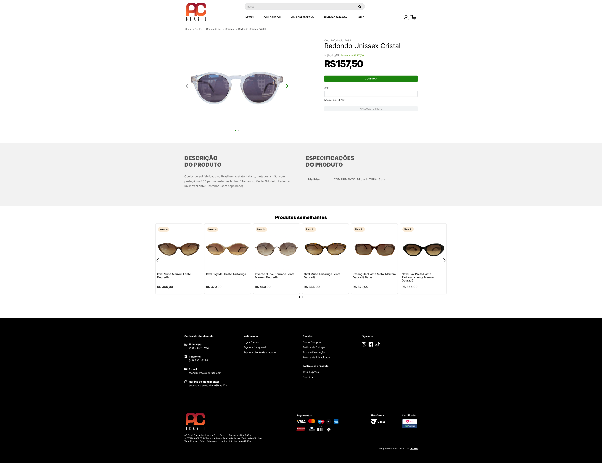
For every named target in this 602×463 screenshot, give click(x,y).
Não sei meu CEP (333, 100)
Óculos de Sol (272, 17)
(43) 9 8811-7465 (199, 347)
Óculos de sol (213, 29)
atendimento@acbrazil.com (205, 372)
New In (249, 17)
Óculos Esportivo (302, 17)
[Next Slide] (444, 260)
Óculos (198, 29)
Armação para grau (336, 17)
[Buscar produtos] (360, 6)
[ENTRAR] (406, 17)
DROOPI (414, 448)
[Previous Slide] (158, 260)
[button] (197, 229)
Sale (361, 17)
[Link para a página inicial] (188, 29)
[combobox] (305, 6)
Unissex (229, 29)
